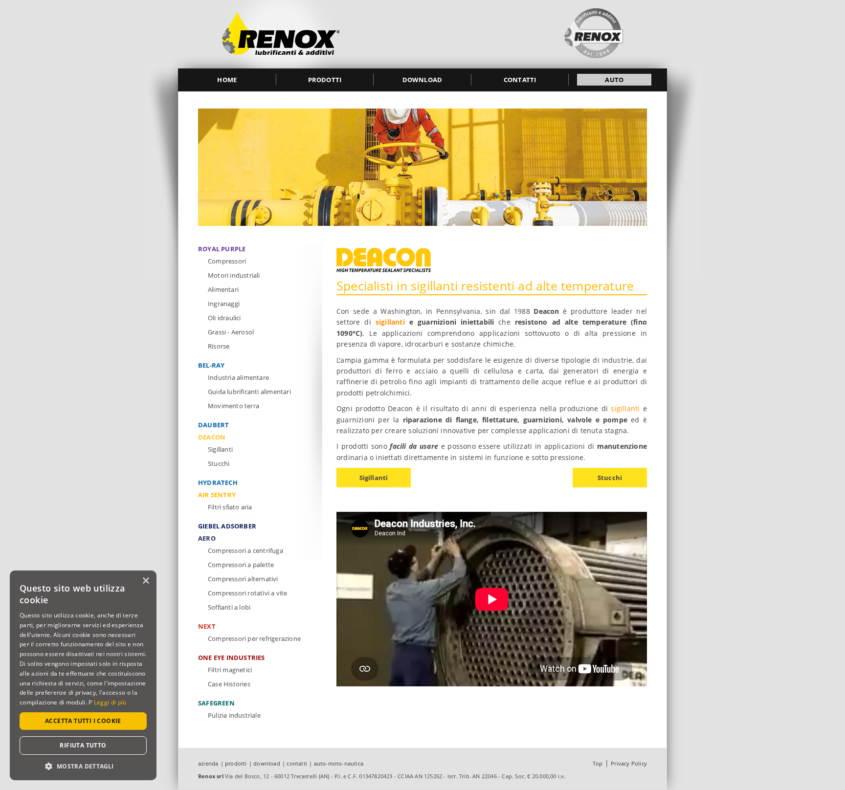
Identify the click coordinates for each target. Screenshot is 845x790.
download (266, 763)
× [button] (145, 581)
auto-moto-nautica (338, 763)
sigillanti (390, 322)
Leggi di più (110, 702)
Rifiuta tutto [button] (83, 745)
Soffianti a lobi (229, 607)
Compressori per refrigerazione (254, 638)
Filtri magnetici (230, 669)
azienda (208, 763)
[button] (83, 765)
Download (422, 79)
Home (227, 79)
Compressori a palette (241, 564)
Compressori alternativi (243, 578)
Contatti (520, 79)
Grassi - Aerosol (231, 332)
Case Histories (229, 684)
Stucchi (610, 477)
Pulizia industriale (234, 715)
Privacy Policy (629, 763)
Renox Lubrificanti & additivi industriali (280, 34)
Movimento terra (233, 405)
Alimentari (223, 289)
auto (614, 79)
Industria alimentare (238, 377)
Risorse (218, 346)
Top (598, 763)
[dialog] (83, 675)
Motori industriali (234, 275)
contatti (297, 763)
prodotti (236, 763)
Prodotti (325, 79)
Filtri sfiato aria (230, 507)
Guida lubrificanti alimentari (249, 391)
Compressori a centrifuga (245, 550)
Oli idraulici (224, 317)
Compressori (227, 261)
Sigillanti (373, 477)
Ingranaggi (224, 303)
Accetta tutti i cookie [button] (83, 721)
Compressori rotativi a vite (247, 593)
